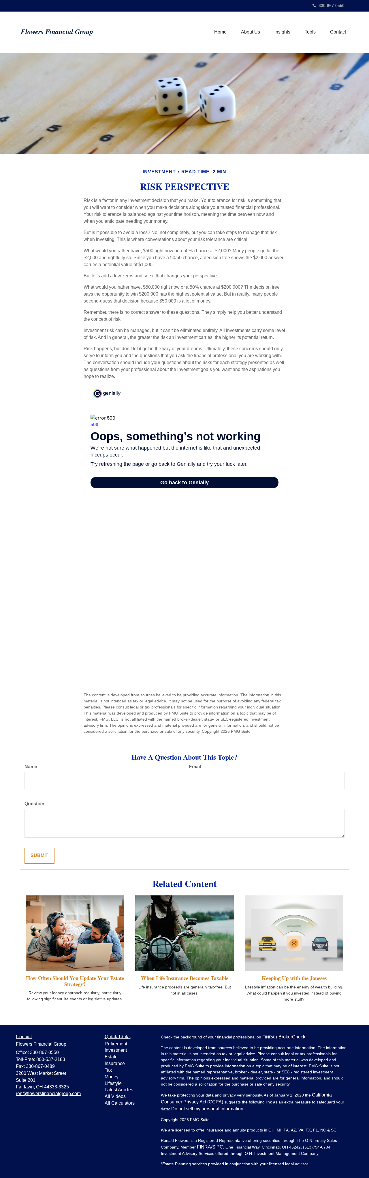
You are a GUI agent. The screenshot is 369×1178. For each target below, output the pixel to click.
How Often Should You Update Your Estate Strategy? (75, 981)
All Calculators (120, 1103)
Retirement (116, 1043)
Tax (108, 1070)
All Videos (115, 1096)
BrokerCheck (291, 1036)
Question (34, 803)
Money (111, 1076)
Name (31, 766)
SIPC (217, 1146)
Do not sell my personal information (207, 1108)
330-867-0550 (331, 5)
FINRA (204, 1146)
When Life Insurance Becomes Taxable (184, 978)
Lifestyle (113, 1083)
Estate (111, 1056)
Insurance (115, 1063)
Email (195, 766)
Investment (116, 1050)
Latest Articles (119, 1089)
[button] (250, 32)
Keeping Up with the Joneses (294, 978)
